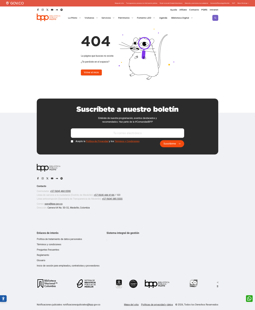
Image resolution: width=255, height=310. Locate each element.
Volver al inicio (91, 72)
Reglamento (43, 255)
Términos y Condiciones (127, 141)
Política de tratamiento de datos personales (59, 239)
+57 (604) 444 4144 (104, 195)
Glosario (41, 260)
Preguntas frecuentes (48, 249)
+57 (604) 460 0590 (60, 191)
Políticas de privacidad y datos (157, 304)
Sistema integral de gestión (123, 232)
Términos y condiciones (49, 244)
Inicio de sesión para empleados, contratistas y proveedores (68, 265)
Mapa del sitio (131, 304)
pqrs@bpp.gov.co (54, 203)
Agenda (163, 18)
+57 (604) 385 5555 (112, 198)
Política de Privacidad (97, 141)
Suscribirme (170, 143)
